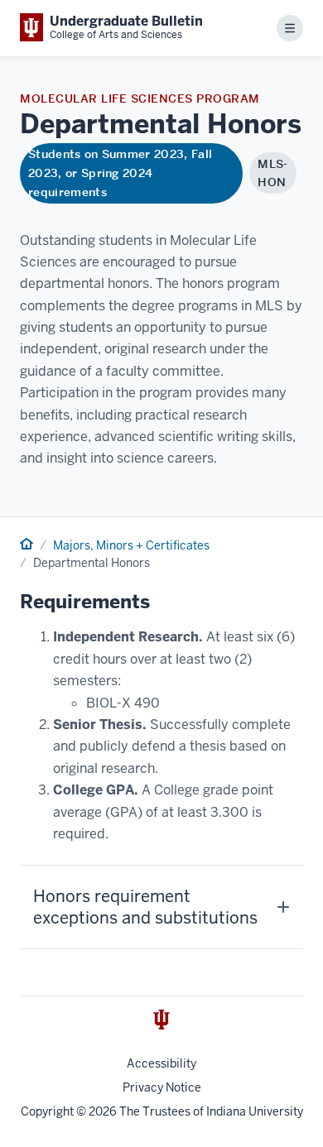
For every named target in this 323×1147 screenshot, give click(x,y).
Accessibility (161, 1063)
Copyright (47, 1111)
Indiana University (254, 1111)
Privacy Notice (162, 1087)
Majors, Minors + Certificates (131, 545)
